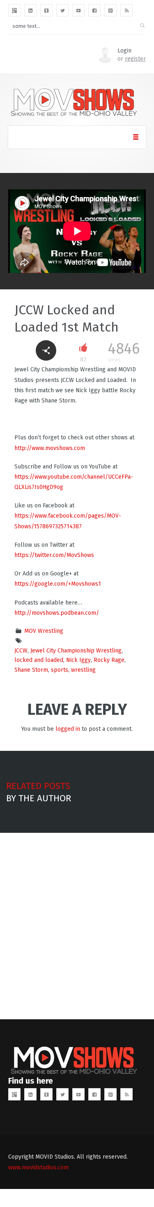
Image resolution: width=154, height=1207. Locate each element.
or (131, 58)
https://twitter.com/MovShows (54, 555)
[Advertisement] (77, 926)
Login (124, 50)
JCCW (21, 650)
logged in (67, 728)
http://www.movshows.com (49, 448)
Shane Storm (31, 669)
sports (59, 669)
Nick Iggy (78, 660)
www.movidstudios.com (38, 1167)
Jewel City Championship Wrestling (76, 650)
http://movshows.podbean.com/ (56, 612)
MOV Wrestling (43, 630)
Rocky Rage (109, 660)
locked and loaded (38, 660)
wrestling (83, 669)
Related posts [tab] (38, 785)
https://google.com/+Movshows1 (57, 583)
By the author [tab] (38, 798)
